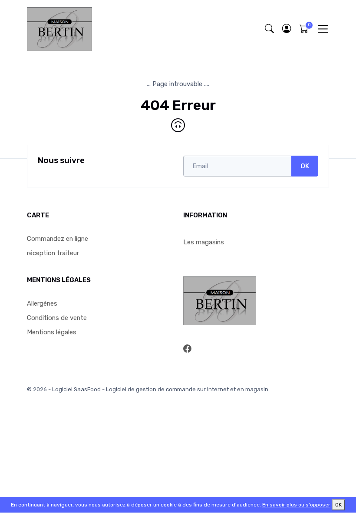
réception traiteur (53, 253)
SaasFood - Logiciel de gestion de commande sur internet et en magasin (171, 389)
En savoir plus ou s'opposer (296, 505)
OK (304, 166)
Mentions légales (51, 332)
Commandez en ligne (57, 239)
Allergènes (42, 303)
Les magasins (203, 242)
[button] (286, 29)
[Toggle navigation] (322, 29)
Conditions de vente (57, 318)
